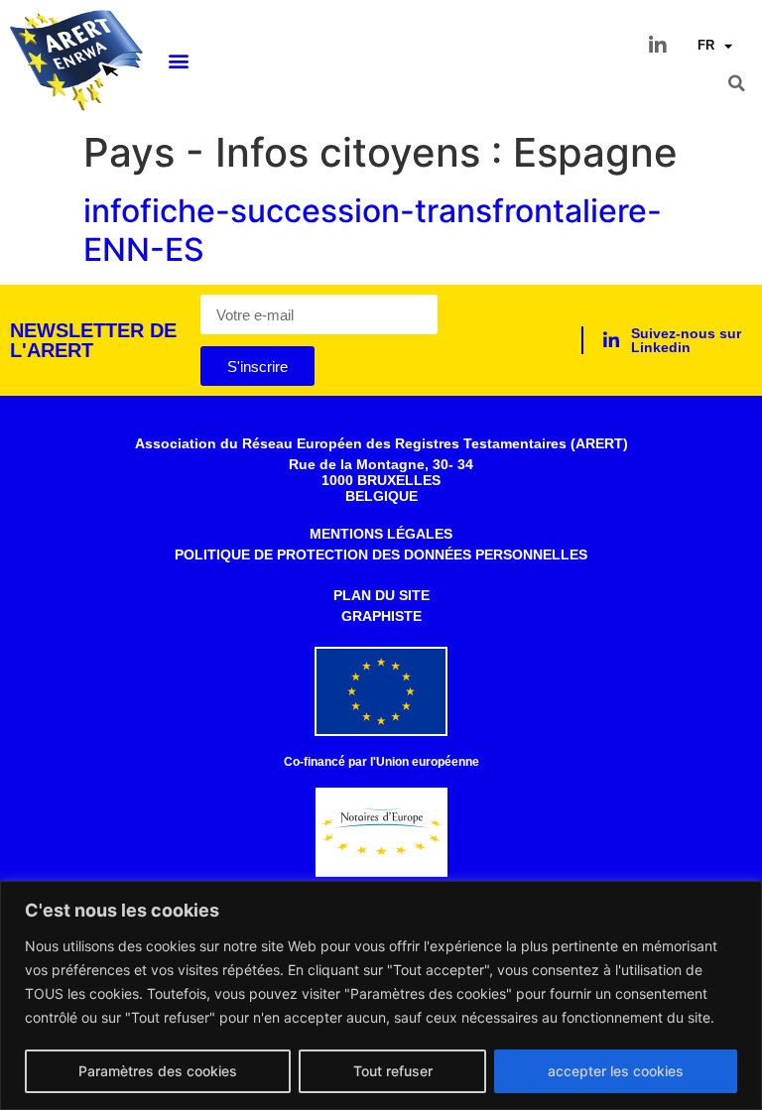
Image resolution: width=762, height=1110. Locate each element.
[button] (179, 61)
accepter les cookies (616, 1070)
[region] (381, 995)
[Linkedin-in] (658, 45)
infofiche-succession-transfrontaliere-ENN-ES (372, 229)
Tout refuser (393, 1070)
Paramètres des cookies (157, 1070)
